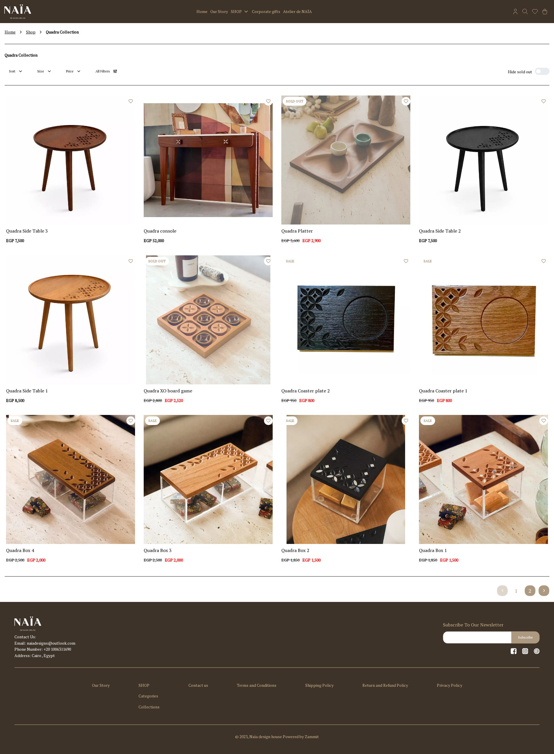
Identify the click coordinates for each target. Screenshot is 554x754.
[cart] (545, 11)
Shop (30, 32)
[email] (537, 651)
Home (10, 32)
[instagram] (525, 651)
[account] (515, 11)
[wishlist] (535, 11)
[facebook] (513, 651)
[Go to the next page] (543, 590)
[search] (525, 11)
